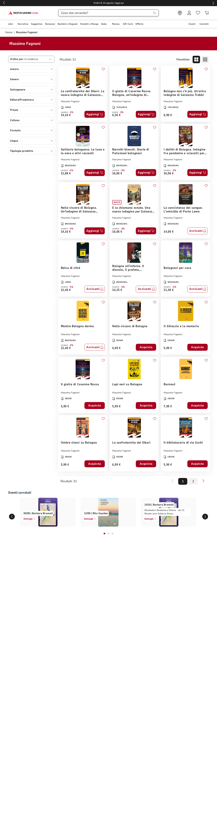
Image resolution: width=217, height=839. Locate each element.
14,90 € (64, 112)
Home (9, 32)
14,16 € (66, 115)
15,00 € (115, 287)
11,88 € (66, 173)
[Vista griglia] (196, 59)
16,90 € (115, 170)
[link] (180, 13)
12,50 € (64, 170)
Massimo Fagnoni (70, 101)
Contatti (204, 24)
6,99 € (116, 348)
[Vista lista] (205, 59)
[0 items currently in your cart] (207, 13)
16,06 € (117, 173)
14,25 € (117, 290)
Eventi (192, 24)
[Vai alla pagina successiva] (203, 480)
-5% (71, 112)
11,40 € (66, 290)
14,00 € (169, 232)
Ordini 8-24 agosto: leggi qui (108, 3)
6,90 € (115, 112)
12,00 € (64, 287)
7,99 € (168, 406)
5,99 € (168, 348)
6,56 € (116, 115)
